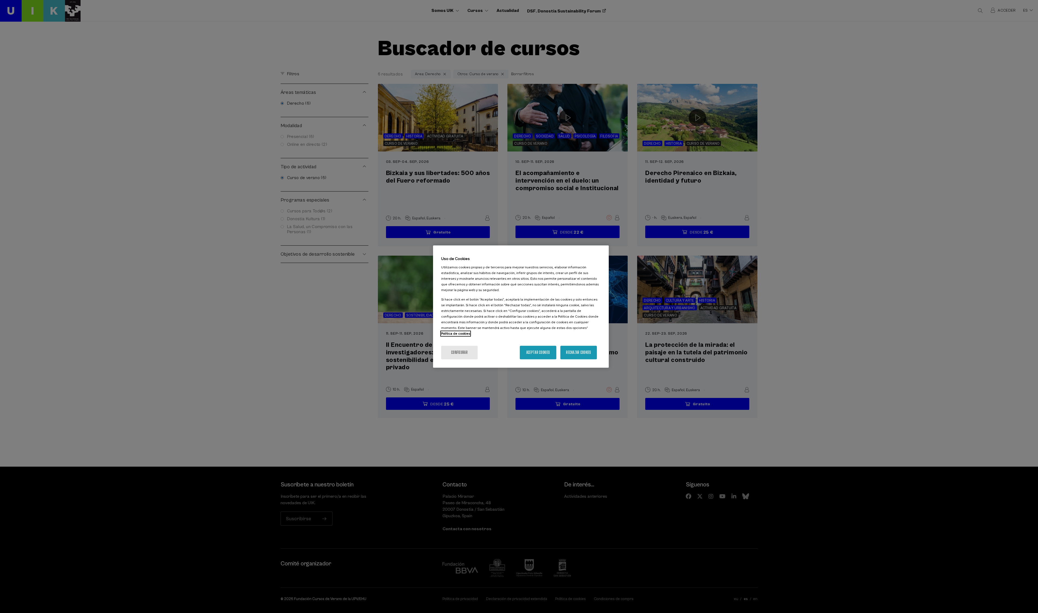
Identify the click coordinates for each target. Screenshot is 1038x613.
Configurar (459, 352)
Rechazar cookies (578, 352)
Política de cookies (455, 333)
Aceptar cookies (538, 352)
